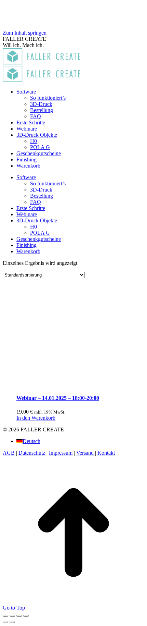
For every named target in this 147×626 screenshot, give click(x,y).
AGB (9, 453)
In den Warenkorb (35, 418)
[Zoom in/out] (26, 616)
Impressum (60, 453)
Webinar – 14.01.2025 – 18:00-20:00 (57, 398)
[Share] (12, 616)
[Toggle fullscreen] (19, 616)
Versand (85, 453)
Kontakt (106, 453)
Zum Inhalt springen (24, 33)
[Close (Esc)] (5, 616)
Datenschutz (31, 453)
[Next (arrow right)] (12, 622)
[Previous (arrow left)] (5, 622)
